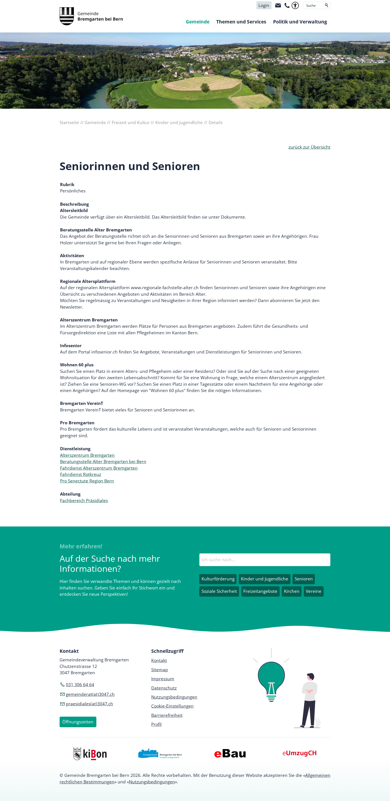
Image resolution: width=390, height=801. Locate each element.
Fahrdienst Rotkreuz (80, 474)
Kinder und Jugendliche (264, 579)
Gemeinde (197, 21)
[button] (278, 5)
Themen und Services (241, 21)
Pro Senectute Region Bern (87, 481)
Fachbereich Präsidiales (84, 500)
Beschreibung (74, 204)
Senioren (304, 579)
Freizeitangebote (260, 591)
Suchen (326, 5)
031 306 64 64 (80, 685)
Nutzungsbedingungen (152, 782)
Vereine (313, 591)
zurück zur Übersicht (309, 147)
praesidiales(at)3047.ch (89, 704)
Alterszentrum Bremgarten (87, 455)
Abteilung (70, 494)
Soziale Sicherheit (219, 591)
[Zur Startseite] (91, 16)
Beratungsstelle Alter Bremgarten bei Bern (103, 461)
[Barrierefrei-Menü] (295, 5)
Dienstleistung (75, 449)
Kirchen (291, 591)
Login (263, 5)
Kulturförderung (218, 579)
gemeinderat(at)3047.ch (90, 694)
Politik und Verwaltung (300, 21)
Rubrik (67, 184)
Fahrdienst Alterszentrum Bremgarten (99, 468)
